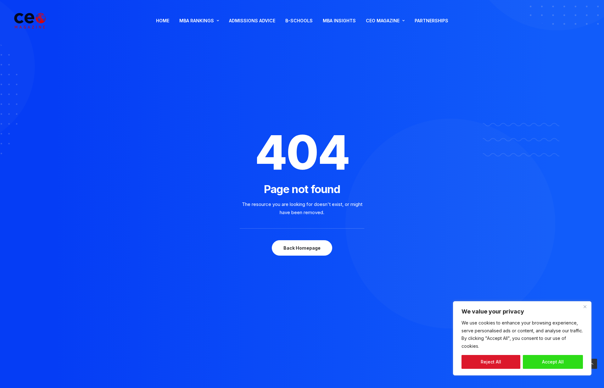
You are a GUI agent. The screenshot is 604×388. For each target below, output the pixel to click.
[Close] (585, 306)
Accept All (553, 361)
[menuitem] (163, 21)
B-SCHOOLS (299, 20)
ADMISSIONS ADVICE (252, 20)
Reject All (491, 361)
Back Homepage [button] (302, 248)
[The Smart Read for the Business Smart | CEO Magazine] (30, 20)
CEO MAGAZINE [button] (383, 20)
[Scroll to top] (592, 363)
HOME (162, 20)
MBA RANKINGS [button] (196, 20)
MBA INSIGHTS (339, 20)
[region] (522, 338)
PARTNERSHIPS (431, 20)
